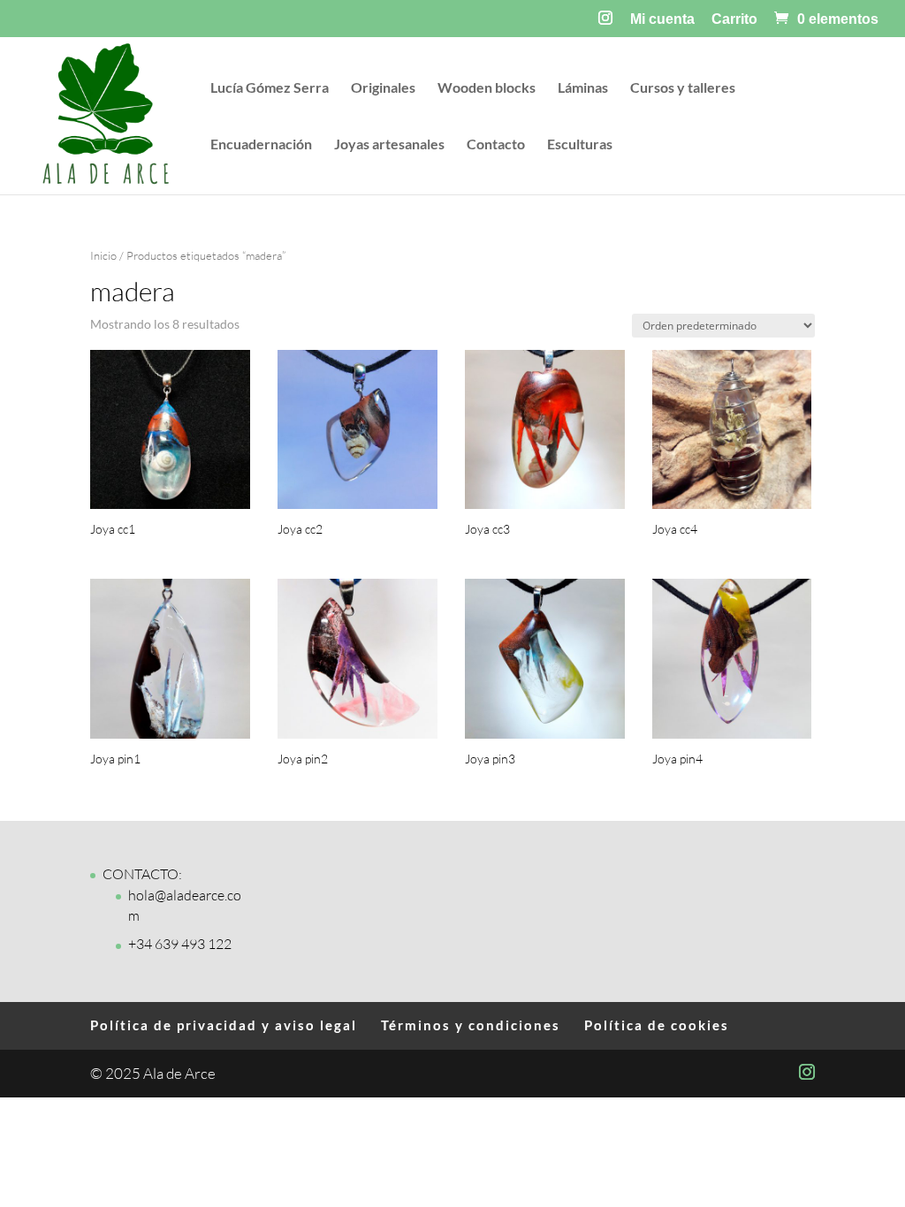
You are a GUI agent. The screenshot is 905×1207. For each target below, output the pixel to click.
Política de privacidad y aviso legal (223, 1025)
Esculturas (579, 145)
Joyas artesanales (389, 145)
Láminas (583, 88)
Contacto (496, 145)
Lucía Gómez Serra (269, 88)
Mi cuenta (662, 19)
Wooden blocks (486, 88)
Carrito (734, 19)
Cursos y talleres (682, 88)
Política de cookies (656, 1025)
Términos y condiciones (470, 1025)
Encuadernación (261, 145)
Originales (383, 88)
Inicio (103, 255)
